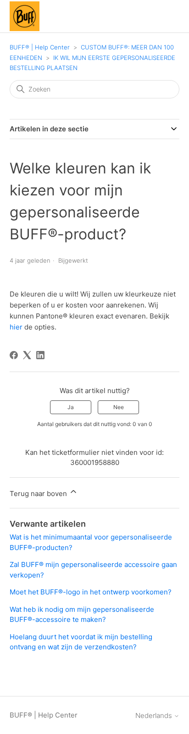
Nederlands (154, 715)
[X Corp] (27, 355)
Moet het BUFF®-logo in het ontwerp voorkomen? (91, 592)
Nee (118, 407)
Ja (70, 407)
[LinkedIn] (40, 355)
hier (16, 327)
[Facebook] (14, 355)
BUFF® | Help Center (40, 47)
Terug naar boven (39, 493)
